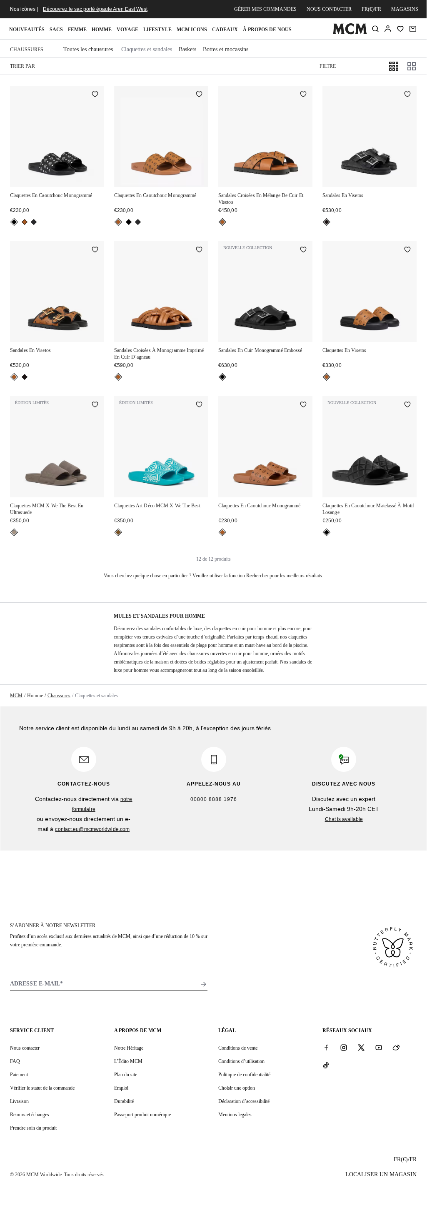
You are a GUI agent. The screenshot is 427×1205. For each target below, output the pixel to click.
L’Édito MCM (128, 1061)
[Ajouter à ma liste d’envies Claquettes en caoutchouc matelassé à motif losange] (407, 405)
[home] (349, 32)
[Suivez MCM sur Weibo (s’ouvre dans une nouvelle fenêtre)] (396, 1047)
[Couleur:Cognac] (24, 222)
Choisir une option (236, 1088)
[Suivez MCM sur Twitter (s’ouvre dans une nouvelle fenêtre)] (361, 1047)
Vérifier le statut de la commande (42, 1088)
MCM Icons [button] (192, 29)
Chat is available (344, 819)
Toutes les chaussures (88, 49)
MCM (16, 696)
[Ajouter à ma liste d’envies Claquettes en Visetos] (407, 250)
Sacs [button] (56, 29)
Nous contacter (329, 9)
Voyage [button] (127, 29)
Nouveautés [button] (27, 29)
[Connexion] (388, 28)
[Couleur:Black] (14, 222)
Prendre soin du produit (33, 1128)
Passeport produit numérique (142, 1115)
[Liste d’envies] (400, 28)
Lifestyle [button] (157, 29)
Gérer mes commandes (265, 9)
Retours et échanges (29, 1115)
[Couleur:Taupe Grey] (14, 532)
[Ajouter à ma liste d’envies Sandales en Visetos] (407, 95)
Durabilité (124, 1101)
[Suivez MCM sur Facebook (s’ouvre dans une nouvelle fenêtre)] (326, 1047)
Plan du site (125, 1075)
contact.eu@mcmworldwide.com (92, 829)
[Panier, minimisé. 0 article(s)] (413, 28)
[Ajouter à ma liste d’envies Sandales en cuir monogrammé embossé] (303, 250)
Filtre (328, 66)
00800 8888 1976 (213, 799)
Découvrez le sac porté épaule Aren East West (95, 9)
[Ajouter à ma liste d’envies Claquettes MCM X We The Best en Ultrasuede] (95, 405)
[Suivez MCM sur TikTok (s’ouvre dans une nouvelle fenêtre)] (326, 1065)
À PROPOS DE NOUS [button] (267, 29)
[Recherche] (375, 28)
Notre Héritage (128, 1048)
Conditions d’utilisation (241, 1061)
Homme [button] (102, 29)
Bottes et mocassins (225, 49)
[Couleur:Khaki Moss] (34, 222)
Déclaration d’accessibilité (244, 1101)
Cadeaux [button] (225, 29)
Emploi (121, 1088)
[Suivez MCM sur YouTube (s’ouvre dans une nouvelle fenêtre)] (378, 1047)
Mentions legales (235, 1115)
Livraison (19, 1101)
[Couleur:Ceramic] (118, 532)
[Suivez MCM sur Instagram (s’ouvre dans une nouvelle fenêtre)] (343, 1047)
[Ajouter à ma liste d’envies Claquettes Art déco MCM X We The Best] (199, 405)
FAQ (15, 1061)
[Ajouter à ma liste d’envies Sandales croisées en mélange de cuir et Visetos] (303, 95)
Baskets (187, 49)
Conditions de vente (237, 1048)
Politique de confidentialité (244, 1075)
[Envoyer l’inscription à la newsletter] (203, 984)
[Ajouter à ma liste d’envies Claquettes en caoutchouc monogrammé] (95, 95)
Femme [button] (77, 29)
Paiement (19, 1075)
